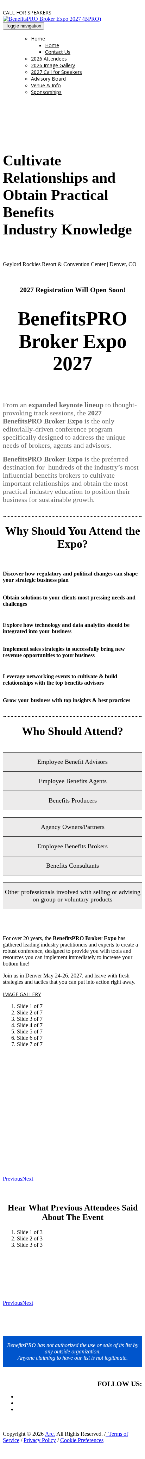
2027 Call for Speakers (56, 72)
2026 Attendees (49, 58)
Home (38, 38)
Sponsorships (46, 92)
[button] (27, 12)
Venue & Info (46, 85)
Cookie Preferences (81, 1440)
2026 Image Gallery (53, 65)
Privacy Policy (40, 1440)
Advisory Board (48, 78)
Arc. (50, 1434)
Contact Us (57, 52)
